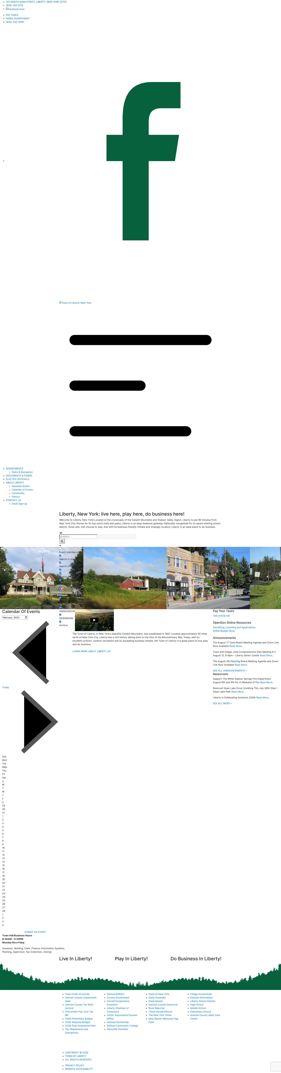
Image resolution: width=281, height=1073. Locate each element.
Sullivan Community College (122, 1025)
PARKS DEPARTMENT (18, 18)
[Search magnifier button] (62, 541)
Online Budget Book (224, 630)
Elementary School (200, 1011)
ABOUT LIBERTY (15, 482)
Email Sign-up (19, 503)
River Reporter (157, 1008)
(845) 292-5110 (14, 5)
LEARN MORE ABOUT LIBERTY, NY (91, 651)
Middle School (198, 1008)
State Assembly (157, 997)
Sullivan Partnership (118, 1022)
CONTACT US (13, 500)
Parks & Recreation (22, 472)
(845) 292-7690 (15, 21)
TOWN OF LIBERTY (75, 1056)
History (16, 496)
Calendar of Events (22, 489)
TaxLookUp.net (221, 615)
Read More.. (236, 646)
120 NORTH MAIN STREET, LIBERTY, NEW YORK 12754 (36, 1)
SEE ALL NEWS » (222, 703)
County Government (118, 997)
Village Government (201, 994)
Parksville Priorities (117, 1029)
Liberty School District (202, 1001)
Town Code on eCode (77, 994)
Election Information (201, 997)
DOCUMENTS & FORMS (19, 475)
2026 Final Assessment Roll (80, 1025)
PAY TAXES (12, 14)
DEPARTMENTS (14, 468)
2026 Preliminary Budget (79, 1018)
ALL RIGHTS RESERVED (78, 1059)
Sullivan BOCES (115, 994)
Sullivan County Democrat (163, 1004)
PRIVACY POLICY (74, 1065)
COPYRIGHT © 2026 (76, 1052)
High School (197, 1004)
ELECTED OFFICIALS (17, 479)
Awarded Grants (21, 486)
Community (18, 493)
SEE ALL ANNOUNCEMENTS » (230, 670)
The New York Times (160, 1015)
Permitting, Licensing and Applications (234, 627)
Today (5, 687)
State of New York (159, 994)
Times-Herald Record (160, 1011)
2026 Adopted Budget (77, 1022)
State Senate (156, 1001)
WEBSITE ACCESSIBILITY (79, 1068)
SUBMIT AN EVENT (35, 931)
